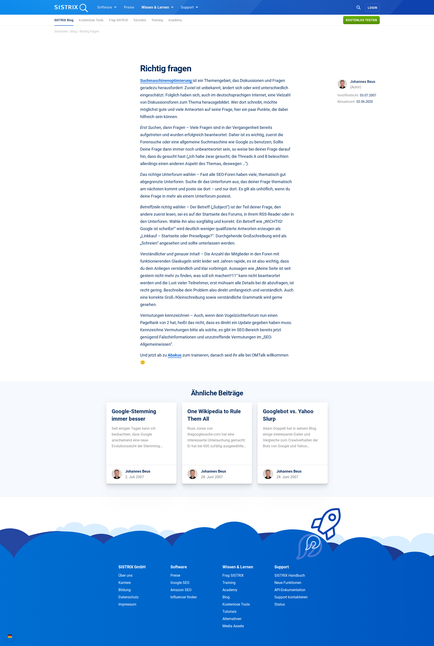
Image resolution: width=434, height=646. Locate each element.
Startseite (61, 31)
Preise (129, 7)
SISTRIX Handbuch (289, 575)
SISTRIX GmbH (132, 566)
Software (105, 7)
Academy (175, 20)
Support (188, 7)
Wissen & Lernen (156, 7)
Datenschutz (128, 597)
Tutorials (139, 20)
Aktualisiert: (346, 102)
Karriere (124, 583)
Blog (74, 31)
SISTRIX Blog (63, 20)
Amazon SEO (180, 590)
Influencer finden (183, 597)
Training (157, 20)
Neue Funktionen (287, 583)
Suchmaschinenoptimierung (166, 80)
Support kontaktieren (291, 597)
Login (372, 7)
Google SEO (179, 583)
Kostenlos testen (361, 20)
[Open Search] (358, 7)
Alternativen (231, 619)
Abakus (175, 355)
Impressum (127, 604)
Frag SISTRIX (118, 20)
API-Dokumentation (289, 590)
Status (279, 604)
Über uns (125, 575)
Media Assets (233, 626)
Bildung (124, 590)
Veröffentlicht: (348, 95)
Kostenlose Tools (91, 20)
